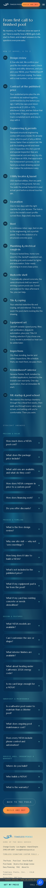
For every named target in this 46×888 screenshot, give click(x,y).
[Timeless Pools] (12, 4)
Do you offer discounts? (23, 508)
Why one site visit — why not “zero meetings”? (23, 543)
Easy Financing (9, 867)
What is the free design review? (23, 529)
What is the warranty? (23, 787)
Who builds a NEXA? (23, 776)
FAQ (18, 867)
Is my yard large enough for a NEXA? (23, 685)
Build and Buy (30, 4)
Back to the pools (19, 802)
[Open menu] (43, 4)
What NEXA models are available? (23, 625)
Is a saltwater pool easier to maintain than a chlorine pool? (23, 710)
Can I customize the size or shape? (23, 639)
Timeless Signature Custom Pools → (21, 854)
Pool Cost (17, 861)
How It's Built (28, 861)
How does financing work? (23, 497)
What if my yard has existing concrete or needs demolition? (23, 601)
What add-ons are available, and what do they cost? (23, 471)
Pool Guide (7, 864)
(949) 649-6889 (9, 850)
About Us (25, 867)
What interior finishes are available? (23, 654)
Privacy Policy (8, 878)
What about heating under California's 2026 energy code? (23, 670)
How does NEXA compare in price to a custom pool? (23, 485)
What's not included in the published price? (23, 571)
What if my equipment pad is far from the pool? (23, 585)
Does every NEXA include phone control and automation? (23, 741)
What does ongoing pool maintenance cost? (23, 725)
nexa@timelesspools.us (25, 850)
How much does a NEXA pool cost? (23, 443)
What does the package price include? (23, 457)
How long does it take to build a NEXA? (23, 557)
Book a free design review (24, 864)
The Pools (7, 861)
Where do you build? (23, 766)
